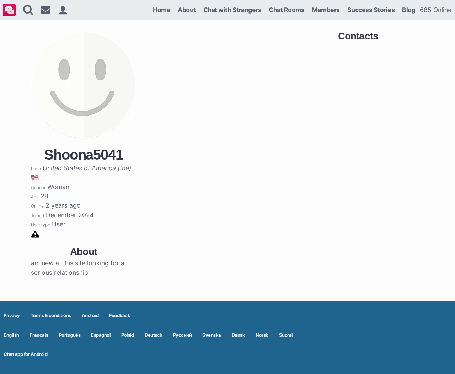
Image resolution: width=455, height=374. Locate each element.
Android (90, 315)
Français (39, 335)
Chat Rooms (286, 10)
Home (161, 10)
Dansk (238, 335)
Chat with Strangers (232, 10)
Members (326, 10)
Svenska (211, 335)
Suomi (286, 335)
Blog (408, 10)
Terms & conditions (51, 315)
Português (70, 335)
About (187, 10)
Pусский (182, 335)
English (11, 335)
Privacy (12, 315)
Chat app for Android (25, 354)
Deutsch (153, 335)
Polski (127, 335)
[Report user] (35, 233)
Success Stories (371, 10)
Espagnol (101, 335)
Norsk (262, 335)
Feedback (119, 315)
